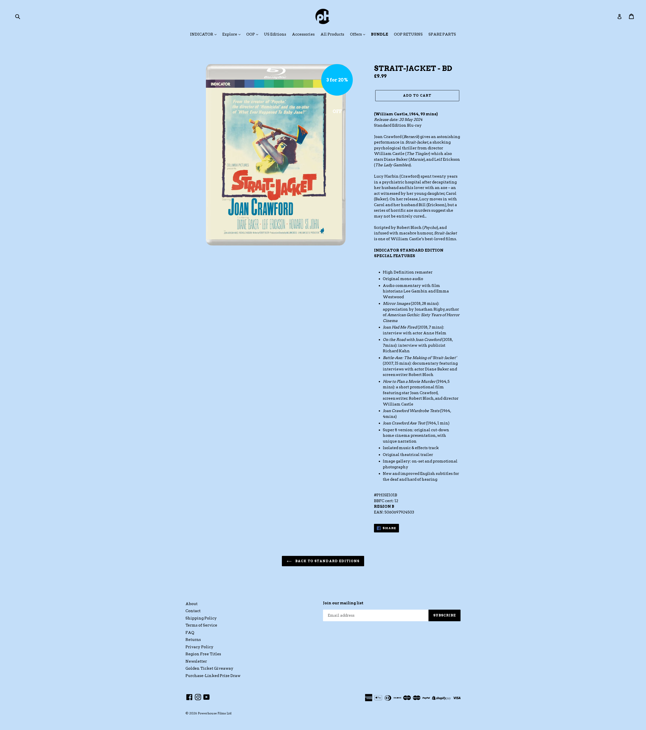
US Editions (275, 34)
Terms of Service (201, 625)
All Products (332, 34)
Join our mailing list (343, 603)
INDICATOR (202, 34)
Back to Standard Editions (326, 561)
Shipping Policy (201, 618)
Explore (230, 34)
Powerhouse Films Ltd (214, 713)
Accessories (303, 34)
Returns (193, 639)
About (191, 604)
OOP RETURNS (408, 34)
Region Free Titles (203, 654)
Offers (356, 34)
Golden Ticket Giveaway (209, 668)
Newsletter (196, 661)
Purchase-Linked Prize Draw (212, 675)
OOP (251, 34)
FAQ (189, 632)
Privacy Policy (199, 647)
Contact (193, 611)
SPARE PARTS (442, 34)
